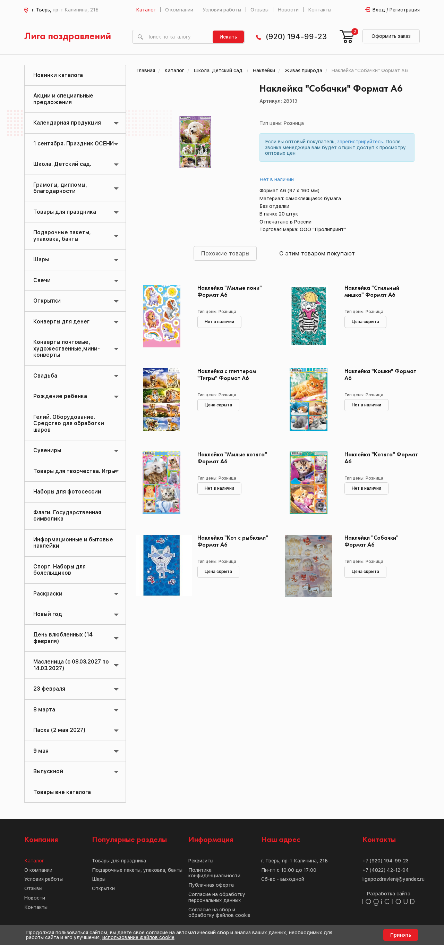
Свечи (42, 280)
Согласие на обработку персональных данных (216, 897)
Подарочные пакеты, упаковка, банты (62, 235)
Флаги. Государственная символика (67, 515)
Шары (41, 259)
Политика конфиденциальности (214, 873)
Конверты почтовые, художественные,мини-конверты (66, 348)
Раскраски (47, 593)
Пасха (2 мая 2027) (59, 730)
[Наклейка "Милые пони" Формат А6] (162, 316)
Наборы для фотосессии (67, 491)
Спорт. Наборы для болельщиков (59, 569)
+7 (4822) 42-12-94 (385, 870)
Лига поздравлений (67, 36)
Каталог (146, 9)
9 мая (41, 751)
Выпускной (48, 771)
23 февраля (49, 688)
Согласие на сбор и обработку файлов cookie (219, 912)
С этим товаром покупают (317, 253)
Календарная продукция (67, 122)
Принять (400, 935)
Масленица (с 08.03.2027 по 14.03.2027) (71, 664)
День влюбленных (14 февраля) (63, 637)
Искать (228, 37)
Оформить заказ (391, 36)
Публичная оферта (211, 885)
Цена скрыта (365, 321)
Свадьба (45, 375)
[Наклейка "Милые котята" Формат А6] (162, 483)
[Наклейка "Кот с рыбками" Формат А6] (162, 566)
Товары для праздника (64, 212)
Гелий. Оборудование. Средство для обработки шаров (68, 423)
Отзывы (259, 9)
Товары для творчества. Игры (74, 471)
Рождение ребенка (60, 396)
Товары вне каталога (62, 792)
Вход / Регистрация (396, 9)
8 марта (44, 709)
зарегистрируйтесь (360, 141)
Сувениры (47, 450)
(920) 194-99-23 (296, 36)
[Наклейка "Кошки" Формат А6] (308, 399)
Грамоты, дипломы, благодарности (60, 188)
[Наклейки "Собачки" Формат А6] (308, 566)
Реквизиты (200, 860)
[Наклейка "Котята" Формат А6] (308, 483)
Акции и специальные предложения (63, 98)
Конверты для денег (61, 321)
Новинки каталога (58, 75)
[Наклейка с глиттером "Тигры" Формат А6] (162, 399)
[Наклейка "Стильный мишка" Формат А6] (308, 316)
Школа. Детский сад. (62, 164)
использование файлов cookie (138, 937)
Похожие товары (225, 253)
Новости (288, 9)
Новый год (47, 614)
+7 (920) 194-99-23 (385, 860)
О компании (179, 9)
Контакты (319, 9)
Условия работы (222, 9)
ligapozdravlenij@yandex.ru (393, 879)
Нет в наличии (277, 179)
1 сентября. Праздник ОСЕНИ (73, 143)
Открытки (47, 300)
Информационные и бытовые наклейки (73, 542)
